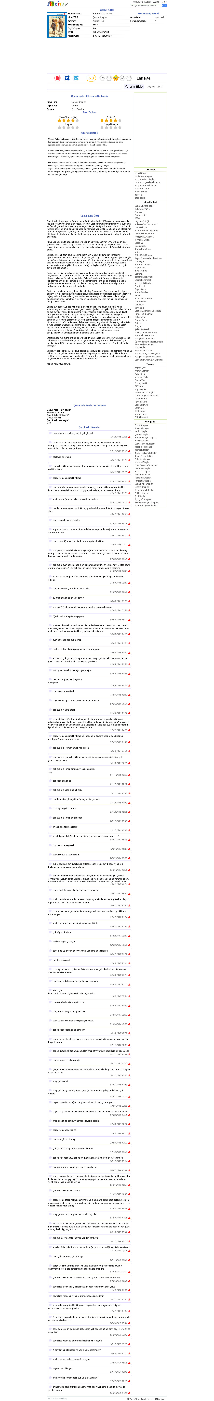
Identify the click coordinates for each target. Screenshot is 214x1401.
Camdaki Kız (141, 215)
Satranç (138, 273)
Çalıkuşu (139, 243)
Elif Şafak (139, 386)
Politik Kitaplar (141, 493)
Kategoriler (150, 421)
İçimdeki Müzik (142, 240)
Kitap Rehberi (150, 202)
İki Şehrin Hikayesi (144, 277)
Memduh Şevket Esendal (147, 395)
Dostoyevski (141, 383)
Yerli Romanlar (142, 440)
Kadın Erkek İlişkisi (144, 456)
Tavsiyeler (150, 169)
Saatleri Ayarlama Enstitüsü (148, 311)
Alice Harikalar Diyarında (146, 230)
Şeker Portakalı (142, 329)
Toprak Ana (140, 267)
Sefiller (138, 323)
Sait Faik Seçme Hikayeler (147, 353)
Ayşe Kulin (140, 374)
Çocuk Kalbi (140, 246)
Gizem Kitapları (142, 487)
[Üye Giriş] (165, 2)
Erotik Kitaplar (141, 425)
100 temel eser (142, 188)
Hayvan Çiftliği (142, 221)
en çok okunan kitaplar (145, 185)
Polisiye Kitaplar (142, 459)
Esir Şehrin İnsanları (144, 338)
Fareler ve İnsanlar (143, 314)
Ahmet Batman (142, 371)
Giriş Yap (151, 86)
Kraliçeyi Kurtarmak (144, 236)
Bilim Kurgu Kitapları (144, 490)
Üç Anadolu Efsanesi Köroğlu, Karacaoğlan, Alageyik (149, 343)
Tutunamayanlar (142, 209)
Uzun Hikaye (141, 227)
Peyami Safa (141, 401)
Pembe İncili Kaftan (144, 335)
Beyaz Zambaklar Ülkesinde (148, 258)
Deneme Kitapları (143, 468)
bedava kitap (141, 191)
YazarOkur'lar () (68, 117)
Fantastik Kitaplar (143, 480)
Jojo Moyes (140, 389)
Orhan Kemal (141, 398)
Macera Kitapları (142, 462)
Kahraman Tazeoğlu (144, 392)
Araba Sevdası (141, 292)
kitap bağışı (140, 198)
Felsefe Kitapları (142, 471)
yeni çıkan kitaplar (143, 176)
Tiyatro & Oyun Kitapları (146, 505)
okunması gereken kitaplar (147, 182)
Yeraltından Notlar (143, 350)
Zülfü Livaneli (141, 417)
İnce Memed (141, 270)
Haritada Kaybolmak (144, 233)
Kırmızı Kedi (98, 21)
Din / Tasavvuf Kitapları (146, 465)
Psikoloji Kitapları (143, 477)
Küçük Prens (141, 301)
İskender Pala (141, 377)
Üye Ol (160, 86)
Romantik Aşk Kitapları (145, 437)
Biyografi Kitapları (143, 499)
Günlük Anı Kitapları (144, 484)
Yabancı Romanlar (143, 447)
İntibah (138, 252)
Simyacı (138, 326)
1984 (137, 218)
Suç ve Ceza (141, 320)
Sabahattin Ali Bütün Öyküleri (149, 359)
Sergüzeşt (140, 286)
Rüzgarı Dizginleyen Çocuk (148, 356)
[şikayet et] (129, 436)
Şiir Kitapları (140, 496)
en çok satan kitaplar (145, 179)
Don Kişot (139, 261)
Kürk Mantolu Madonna (146, 332)
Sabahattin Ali (141, 405)
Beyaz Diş (139, 307)
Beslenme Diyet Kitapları (146, 502)
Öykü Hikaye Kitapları (145, 443)
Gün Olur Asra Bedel (144, 206)
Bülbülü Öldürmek (143, 255)
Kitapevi (68, 124)
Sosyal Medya (111, 124)
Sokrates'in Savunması (146, 224)
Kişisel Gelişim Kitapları (146, 453)
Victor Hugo (140, 414)
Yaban (138, 295)
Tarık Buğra (140, 411)
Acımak (138, 212)
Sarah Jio (139, 408)
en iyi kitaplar (141, 173)
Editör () (111, 117)
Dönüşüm (139, 304)
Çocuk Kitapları (100, 17)
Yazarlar (150, 364)
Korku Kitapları (142, 428)
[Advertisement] (107, 55)
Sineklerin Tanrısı (143, 264)
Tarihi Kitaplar (141, 431)
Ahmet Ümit (140, 367)
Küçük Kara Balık (143, 249)
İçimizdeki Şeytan (143, 283)
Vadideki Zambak (143, 280)
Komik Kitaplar (142, 450)
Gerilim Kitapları (142, 474)
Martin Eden (140, 347)
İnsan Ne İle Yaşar (143, 298)
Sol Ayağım (140, 317)
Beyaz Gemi (140, 289)
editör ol (139, 194)
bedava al (159, 17)
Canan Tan (140, 380)
